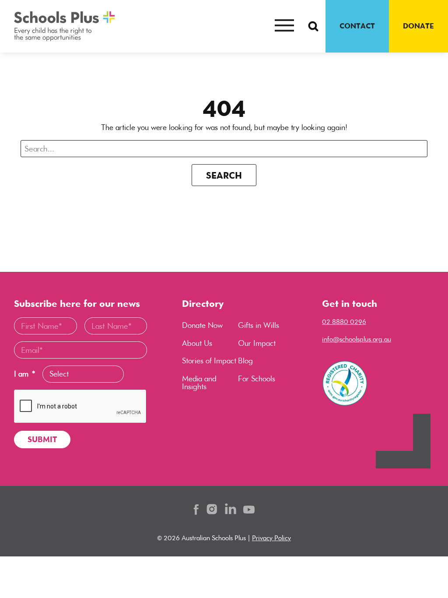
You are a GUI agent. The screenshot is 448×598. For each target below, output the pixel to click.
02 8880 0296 (344, 321)
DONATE (418, 26)
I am (24, 374)
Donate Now (202, 325)
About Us (197, 343)
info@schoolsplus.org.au (356, 339)
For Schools (256, 378)
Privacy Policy (271, 537)
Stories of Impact (209, 360)
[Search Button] (313, 26)
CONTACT (357, 26)
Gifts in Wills (258, 325)
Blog (245, 360)
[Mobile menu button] (284, 26)
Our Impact (257, 343)
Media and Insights (199, 382)
